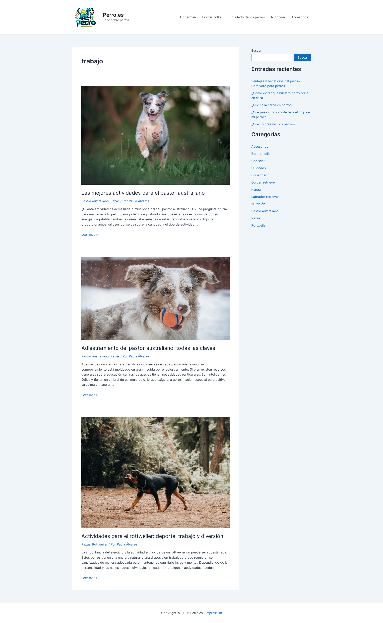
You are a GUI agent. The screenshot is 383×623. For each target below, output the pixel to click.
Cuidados (258, 168)
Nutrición (278, 17)
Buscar (256, 50)
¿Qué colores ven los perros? (273, 124)
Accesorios (299, 17)
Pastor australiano (95, 201)
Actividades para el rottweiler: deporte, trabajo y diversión (152, 536)
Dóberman (188, 17)
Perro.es (113, 15)
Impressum (214, 613)
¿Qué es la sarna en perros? (272, 105)
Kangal (256, 189)
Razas (115, 201)
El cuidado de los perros (246, 17)
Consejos (258, 161)
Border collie (211, 17)
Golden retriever (263, 182)
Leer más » (89, 234)
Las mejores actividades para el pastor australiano (143, 193)
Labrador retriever (265, 197)
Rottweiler (100, 544)
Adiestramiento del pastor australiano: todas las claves (148, 348)
